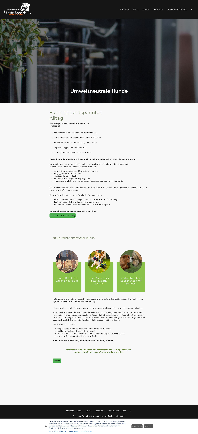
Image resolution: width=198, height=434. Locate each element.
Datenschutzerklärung (57, 431)
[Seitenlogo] (17, 9)
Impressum (73, 431)
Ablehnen (149, 426)
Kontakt (57, 360)
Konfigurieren (86, 431)
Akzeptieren (137, 426)
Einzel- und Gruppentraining (62, 215)
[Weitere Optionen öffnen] (191, 9)
